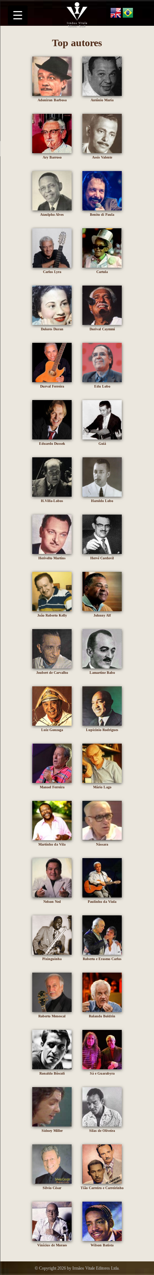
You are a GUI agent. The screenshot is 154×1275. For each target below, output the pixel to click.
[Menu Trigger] (18, 15)
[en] (115, 14)
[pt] (127, 14)
